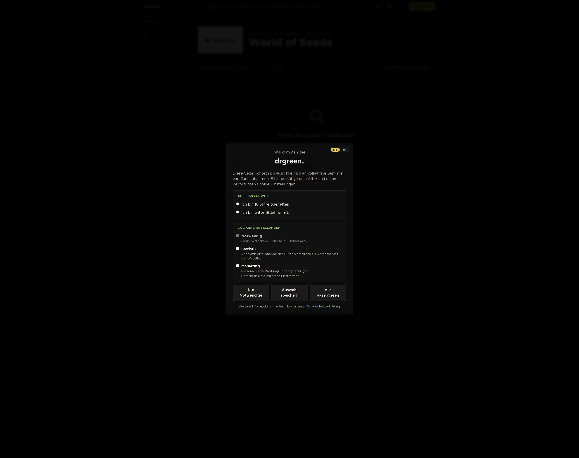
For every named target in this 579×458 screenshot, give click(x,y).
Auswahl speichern (290, 292)
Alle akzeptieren (328, 292)
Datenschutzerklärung (323, 306)
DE (335, 149)
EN (344, 149)
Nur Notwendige (251, 292)
